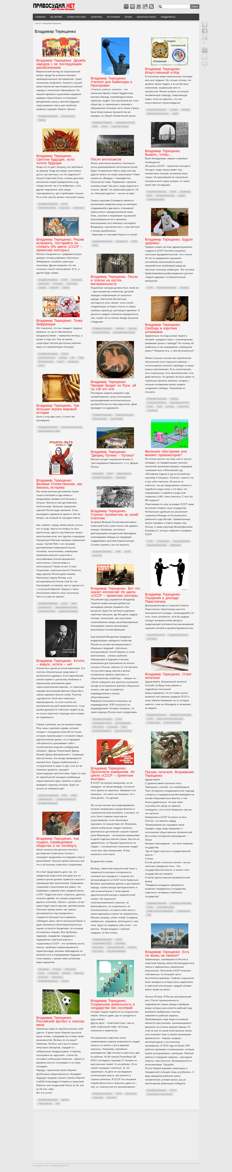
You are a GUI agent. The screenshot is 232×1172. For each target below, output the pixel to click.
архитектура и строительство (160, 1094)
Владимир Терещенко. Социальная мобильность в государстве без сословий (113, 1004)
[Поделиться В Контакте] (204, 24)
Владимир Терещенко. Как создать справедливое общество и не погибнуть (57, 842)
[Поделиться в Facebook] (204, 31)
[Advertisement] (116, 1136)
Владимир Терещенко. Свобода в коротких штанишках (163, 328)
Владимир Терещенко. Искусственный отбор (163, 70)
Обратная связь (146, 16)
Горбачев (54, 288)
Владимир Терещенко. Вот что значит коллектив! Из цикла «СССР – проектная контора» (115, 592)
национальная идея (125, 415)
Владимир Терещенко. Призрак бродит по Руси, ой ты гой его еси (113, 385)
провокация (175, 545)
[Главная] (58, 10)
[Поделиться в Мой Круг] (204, 56)
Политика (96, 16)
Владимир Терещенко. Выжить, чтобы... (163, 152)
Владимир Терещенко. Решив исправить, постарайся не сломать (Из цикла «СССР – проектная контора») (60, 245)
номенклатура (153, 723)
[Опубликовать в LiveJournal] (204, 43)
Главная (40, 16)
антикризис (73, 362)
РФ (73, 358)
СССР (104, 126)
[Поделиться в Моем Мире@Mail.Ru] (204, 50)
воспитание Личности (157, 403)
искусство (97, 555)
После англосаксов (106, 159)
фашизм (66, 973)
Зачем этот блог (76, 16)
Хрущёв (42, 288)
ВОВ (95, 126)
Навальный (98, 474)
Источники (113, 16)
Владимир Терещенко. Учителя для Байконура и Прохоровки (111, 81)
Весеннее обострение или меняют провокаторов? (166, 453)
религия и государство (48, 795)
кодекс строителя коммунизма (170, 719)
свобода (174, 399)
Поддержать (168, 16)
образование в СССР (125, 123)
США (95, 245)
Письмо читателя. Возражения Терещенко (169, 773)
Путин (110, 474)
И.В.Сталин (72, 284)
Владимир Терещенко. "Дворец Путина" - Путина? (112, 453)
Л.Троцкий (43, 977)
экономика (58, 284)
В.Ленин (132, 947)
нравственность (45, 799)
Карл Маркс (44, 969)
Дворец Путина (124, 474)
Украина (63, 358)
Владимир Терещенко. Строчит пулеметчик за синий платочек (114, 514)
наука (175, 114)
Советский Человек (120, 126)
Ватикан (185, 110)
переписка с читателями (181, 715)
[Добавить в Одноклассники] (204, 63)
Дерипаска (121, 477)
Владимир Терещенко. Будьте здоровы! (169, 241)
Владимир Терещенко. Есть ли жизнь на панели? (167, 953)
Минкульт (120, 328)
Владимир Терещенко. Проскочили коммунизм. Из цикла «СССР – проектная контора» (113, 773)
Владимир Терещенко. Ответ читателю (168, 676)
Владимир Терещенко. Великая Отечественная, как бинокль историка (59, 483)
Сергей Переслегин (156, 635)
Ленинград (185, 192)
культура (132, 328)
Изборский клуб (99, 419)
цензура (170, 407)
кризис (60, 362)
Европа (42, 120)
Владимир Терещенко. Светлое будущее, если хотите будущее (55, 159)
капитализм (79, 208)
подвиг (181, 196)
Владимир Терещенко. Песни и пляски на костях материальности (114, 280)
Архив (128, 16)
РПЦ (64, 795)
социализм (64, 208)
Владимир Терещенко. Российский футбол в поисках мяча (60, 1021)
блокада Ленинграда (165, 196)
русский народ (68, 116)
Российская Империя (101, 731)
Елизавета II (122, 241)
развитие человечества (72, 427)
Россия (65, 981)
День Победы (116, 419)
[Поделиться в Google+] (204, 37)
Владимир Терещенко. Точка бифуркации (59, 322)
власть (65, 354)
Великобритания (46, 362)
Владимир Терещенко (48, 116)
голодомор (112, 727)
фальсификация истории (158, 114)
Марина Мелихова (181, 541)
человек (174, 110)
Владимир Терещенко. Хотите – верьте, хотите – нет (60, 662)
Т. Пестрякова (163, 541)
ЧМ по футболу (45, 1104)
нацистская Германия (68, 611)
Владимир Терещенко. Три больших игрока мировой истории (57, 409)
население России (101, 332)
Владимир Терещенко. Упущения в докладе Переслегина (163, 597)
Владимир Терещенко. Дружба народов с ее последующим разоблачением (60, 64)
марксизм (79, 973)
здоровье (184, 288)
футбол (65, 1100)
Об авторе (56, 16)
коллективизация (123, 723)
